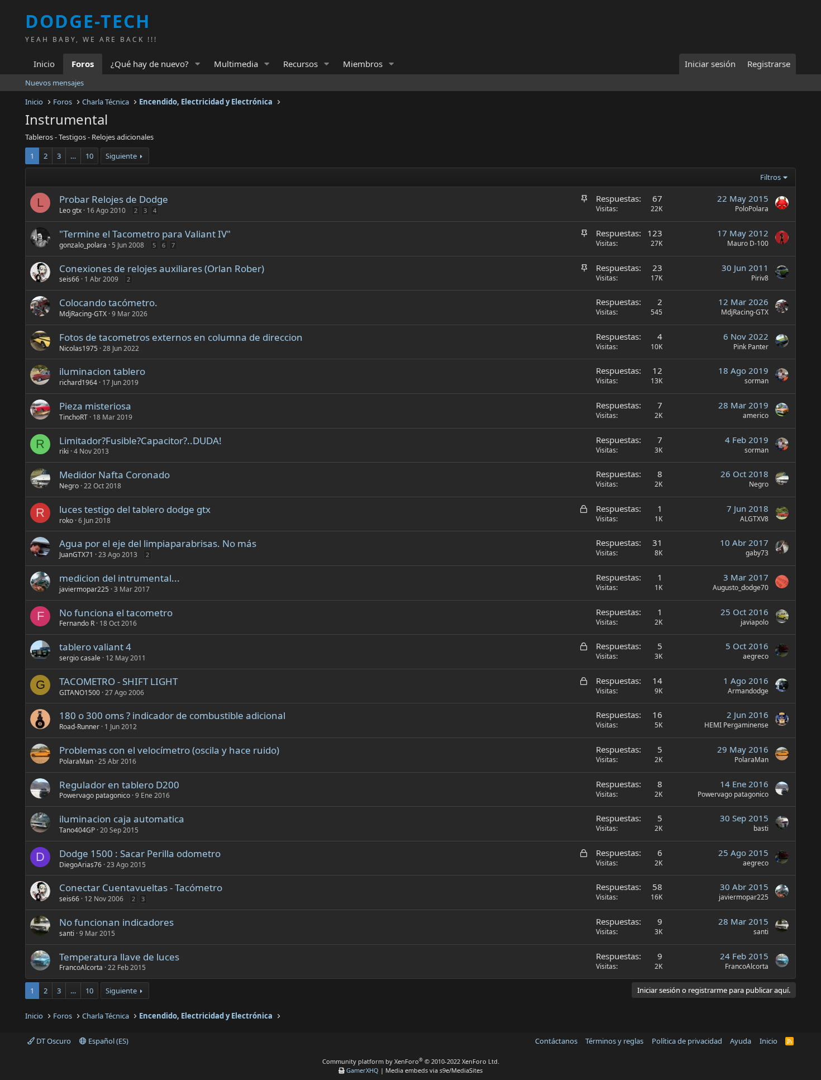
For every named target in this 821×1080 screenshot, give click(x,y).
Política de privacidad (687, 1041)
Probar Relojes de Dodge (113, 199)
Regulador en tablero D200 (119, 784)
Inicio (44, 63)
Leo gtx (70, 210)
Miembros (363, 63)
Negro (69, 486)
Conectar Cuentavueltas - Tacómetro (140, 887)
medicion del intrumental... (119, 578)
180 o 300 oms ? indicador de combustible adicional (172, 715)
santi (66, 933)
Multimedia (236, 63)
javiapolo (755, 622)
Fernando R (76, 623)
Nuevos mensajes (54, 83)
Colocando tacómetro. (108, 302)
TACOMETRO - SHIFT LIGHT (118, 681)
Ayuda (740, 1041)
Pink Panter (751, 346)
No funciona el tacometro (116, 612)
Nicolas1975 (78, 348)
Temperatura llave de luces (119, 956)
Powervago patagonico (94, 795)
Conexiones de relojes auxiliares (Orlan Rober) (161, 268)
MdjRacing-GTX (83, 313)
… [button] (73, 156)
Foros (82, 63)
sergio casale (80, 658)
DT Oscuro (53, 1041)
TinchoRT (73, 417)
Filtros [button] (770, 177)
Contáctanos (556, 1041)
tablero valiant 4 (95, 646)
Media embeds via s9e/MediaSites (434, 1070)
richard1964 (78, 382)
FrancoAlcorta (81, 967)
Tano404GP (77, 830)
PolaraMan (76, 761)
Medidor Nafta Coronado (114, 474)
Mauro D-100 (748, 243)
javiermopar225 (84, 589)
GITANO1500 (79, 692)
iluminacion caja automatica (121, 818)
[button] (198, 64)
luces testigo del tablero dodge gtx (135, 509)
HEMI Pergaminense (736, 725)
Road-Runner (79, 726)
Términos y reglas (614, 1041)
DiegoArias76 (80, 864)
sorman (756, 381)
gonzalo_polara (83, 245)
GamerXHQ (362, 1070)
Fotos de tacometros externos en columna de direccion (181, 337)
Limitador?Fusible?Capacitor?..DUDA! (140, 440)
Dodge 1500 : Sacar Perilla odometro (140, 853)
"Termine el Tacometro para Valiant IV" (145, 233)
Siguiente (121, 156)
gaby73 (757, 553)
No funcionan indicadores (116, 922)
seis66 (69, 279)
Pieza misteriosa (95, 405)
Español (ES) (107, 1041)
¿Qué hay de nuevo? (150, 63)
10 (89, 156)
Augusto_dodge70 (741, 587)
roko (66, 520)
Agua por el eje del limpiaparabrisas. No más (157, 543)
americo (756, 415)
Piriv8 (760, 278)
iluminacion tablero (102, 371)
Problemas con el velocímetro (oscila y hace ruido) (169, 750)
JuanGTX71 (76, 554)
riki (64, 451)
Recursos (300, 63)
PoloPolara (752, 208)
